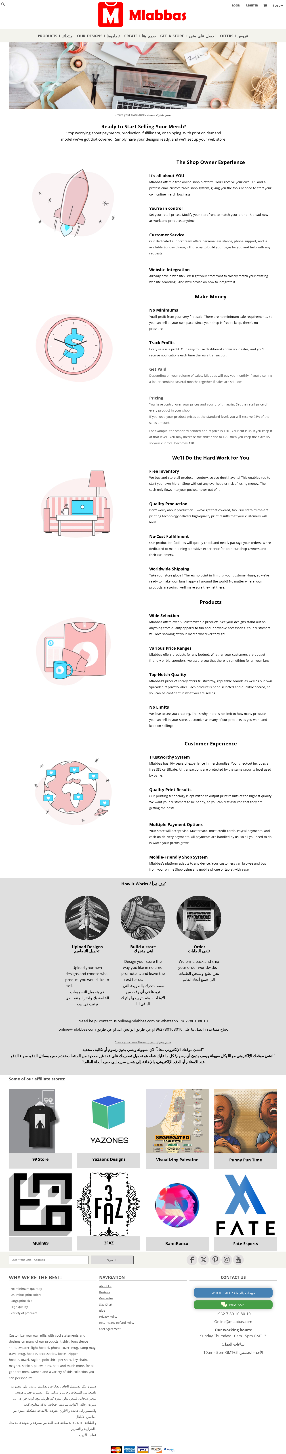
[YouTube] (238, 1259)
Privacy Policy (108, 1317)
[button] (40, 1120)
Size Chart (105, 1304)
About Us (105, 1286)
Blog (102, 1310)
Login (236, 5)
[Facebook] (192, 1259)
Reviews (104, 1292)
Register (252, 5)
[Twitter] (203, 1259)
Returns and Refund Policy (116, 1323)
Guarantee (106, 1298)
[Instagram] (226, 1259)
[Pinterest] (215, 1259)
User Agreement (110, 1329)
